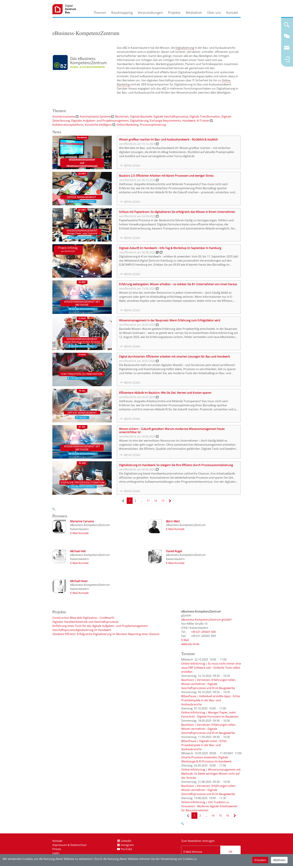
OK (230, 852)
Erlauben (260, 860)
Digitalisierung (184, 48)
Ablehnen (279, 860)
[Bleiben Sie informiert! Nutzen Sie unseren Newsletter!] (286, 49)
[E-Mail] (79, 533)
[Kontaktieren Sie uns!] (286, 38)
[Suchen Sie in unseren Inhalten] (286, 26)
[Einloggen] (286, 61)
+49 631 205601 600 (203, 632)
